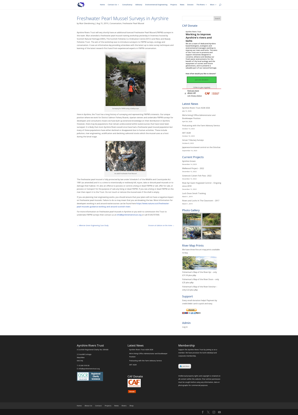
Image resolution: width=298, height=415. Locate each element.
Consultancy (127, 5)
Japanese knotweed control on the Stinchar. (201, 147)
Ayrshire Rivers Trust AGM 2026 (196, 108)
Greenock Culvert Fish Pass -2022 (196, 175)
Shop (131, 406)
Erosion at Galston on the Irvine (161, 225)
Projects (173, 5)
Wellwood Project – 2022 (193, 168)
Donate (190, 5)
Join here (186, 366)
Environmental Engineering (156, 5)
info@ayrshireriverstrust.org (129, 214)
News (182, 5)
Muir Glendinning (87, 23)
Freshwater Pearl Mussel (133, 23)
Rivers (124, 406)
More (212, 5)
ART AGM (186, 133)
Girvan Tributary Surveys (193, 140)
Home (102, 5)
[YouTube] (219, 412)
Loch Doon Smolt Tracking (194, 193)
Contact (98, 406)
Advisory (138, 5)
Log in (185, 327)
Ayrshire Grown (189, 161)
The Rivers (200, 5)
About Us (88, 406)
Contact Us (112, 5)
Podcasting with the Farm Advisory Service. (201, 125)
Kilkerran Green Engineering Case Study (92, 225)
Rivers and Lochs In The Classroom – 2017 (200, 200)
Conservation (116, 23)
